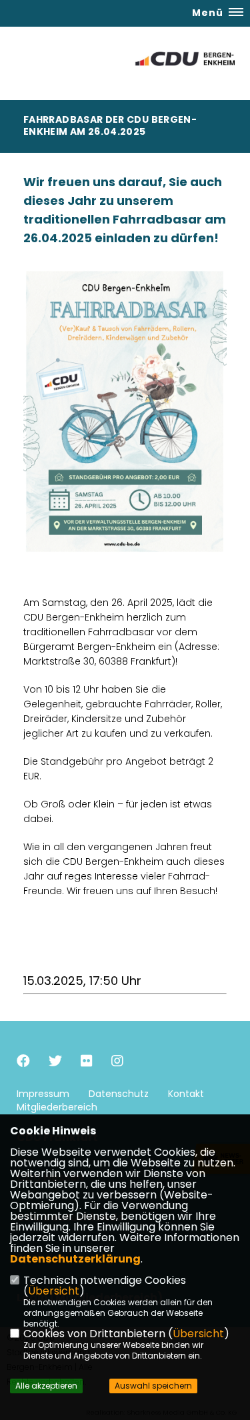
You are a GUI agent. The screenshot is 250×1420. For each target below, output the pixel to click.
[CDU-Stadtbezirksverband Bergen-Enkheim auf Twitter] (55, 1062)
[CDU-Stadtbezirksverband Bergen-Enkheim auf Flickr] (87, 1062)
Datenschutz (119, 1093)
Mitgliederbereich (57, 1107)
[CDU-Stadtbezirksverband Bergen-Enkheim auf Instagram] (117, 1062)
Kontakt (186, 1093)
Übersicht (53, 1291)
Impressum (43, 1093)
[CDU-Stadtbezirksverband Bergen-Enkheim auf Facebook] (23, 1062)
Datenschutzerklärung (75, 1259)
